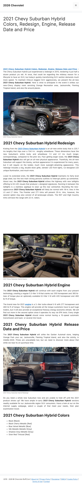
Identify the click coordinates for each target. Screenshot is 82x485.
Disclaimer (56, 479)
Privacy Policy (45, 479)
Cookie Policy (72, 479)
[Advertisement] (41, 51)
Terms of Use (37, 482)
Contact (47, 482)
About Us (34, 479)
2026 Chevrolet (13, 5)
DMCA (63, 479)
